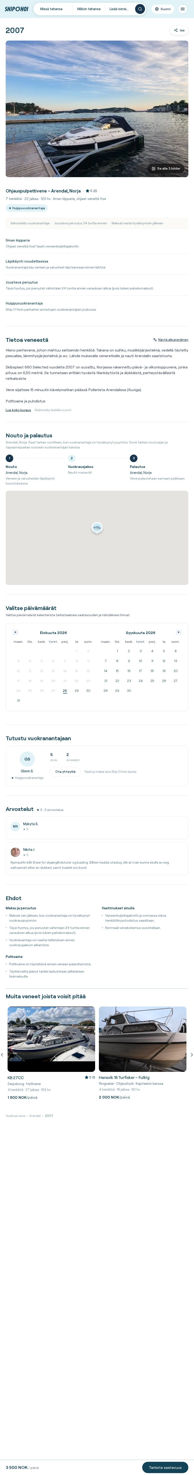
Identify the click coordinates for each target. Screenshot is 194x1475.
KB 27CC (16, 1077)
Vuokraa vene (15, 1116)
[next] (191, 1055)
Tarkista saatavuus (165, 1467)
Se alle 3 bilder (168, 168)
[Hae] (140, 9)
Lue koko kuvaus (18, 410)
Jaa (182, 30)
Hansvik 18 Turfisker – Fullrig (124, 1077)
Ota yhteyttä (65, 771)
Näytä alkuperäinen (173, 340)
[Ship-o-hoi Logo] (16, 9)
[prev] (3, 1055)
